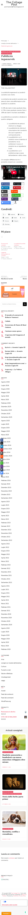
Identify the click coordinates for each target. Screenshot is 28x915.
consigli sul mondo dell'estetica (11, 51)
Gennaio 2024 (5, 484)
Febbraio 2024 (6, 480)
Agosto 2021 (5, 586)
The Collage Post (14, 3)
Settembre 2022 (6, 540)
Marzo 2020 (5, 646)
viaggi (3, 681)
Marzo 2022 (5, 561)
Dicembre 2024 (6, 445)
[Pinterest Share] (1, 449)
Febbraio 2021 (6, 607)
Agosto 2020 (5, 628)
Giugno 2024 (5, 466)
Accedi (3, 691)
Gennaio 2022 (5, 568)
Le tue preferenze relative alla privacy (16, 901)
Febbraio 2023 (6, 523)
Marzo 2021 (5, 604)
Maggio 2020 (5, 639)
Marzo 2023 (5, 519)
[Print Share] (1, 453)
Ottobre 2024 (5, 452)
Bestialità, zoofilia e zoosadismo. (11, 832)
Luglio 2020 (5, 632)
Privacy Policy (22, 896)
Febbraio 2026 (6, 403)
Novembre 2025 (6, 410)
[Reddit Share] (1, 456)
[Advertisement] (14, 25)
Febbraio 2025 (6, 438)
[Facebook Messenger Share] (1, 472)
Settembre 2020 (6, 625)
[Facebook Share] (1, 440)
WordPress (16, 896)
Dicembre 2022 (6, 530)
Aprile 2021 (5, 600)
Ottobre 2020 (5, 621)
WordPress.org (6, 701)
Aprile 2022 (5, 558)
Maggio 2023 (5, 512)
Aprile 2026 (5, 396)
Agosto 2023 (5, 501)
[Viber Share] (1, 466)
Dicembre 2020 (6, 614)
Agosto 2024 (5, 459)
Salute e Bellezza (6, 53)
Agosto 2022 (5, 544)
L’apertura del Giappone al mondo (15, 336)
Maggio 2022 (5, 554)
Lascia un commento (7, 65)
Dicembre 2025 (6, 407)
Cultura (3, 666)
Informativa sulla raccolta (9, 905)
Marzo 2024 (5, 477)
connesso (12, 858)
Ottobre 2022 (5, 537)
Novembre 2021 (6, 575)
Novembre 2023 (6, 491)
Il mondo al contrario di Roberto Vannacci (14, 316)
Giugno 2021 (5, 593)
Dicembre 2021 (6, 572)
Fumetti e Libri (6, 670)
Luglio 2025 (5, 424)
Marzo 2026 (5, 399)
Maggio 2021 (5, 596)
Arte (2, 659)
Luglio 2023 (5, 505)
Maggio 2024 (5, 470)
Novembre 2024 (6, 449)
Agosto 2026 (5, 382)
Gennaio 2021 (5, 611)
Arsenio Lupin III (18, 347)
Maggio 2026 (5, 392)
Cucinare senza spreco (13, 331)
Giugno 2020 (5, 635)
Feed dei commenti (7, 698)
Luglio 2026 (5, 385)
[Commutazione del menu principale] (2, 4)
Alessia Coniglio (6, 63)
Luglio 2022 (5, 547)
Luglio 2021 (5, 589)
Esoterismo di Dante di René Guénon (15, 326)
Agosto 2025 (5, 421)
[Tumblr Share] (1, 469)
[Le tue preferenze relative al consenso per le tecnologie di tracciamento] (25, 912)
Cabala (7, 321)
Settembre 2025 (6, 417)
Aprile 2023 (5, 516)
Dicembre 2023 (6, 487)
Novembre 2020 (6, 618)
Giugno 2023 (5, 509)
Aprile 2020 (5, 642)
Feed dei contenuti (7, 694)
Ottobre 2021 (5, 579)
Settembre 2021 (6, 582)
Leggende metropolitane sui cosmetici (5, 254)
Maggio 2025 (5, 431)
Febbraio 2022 (6, 565)
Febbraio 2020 (6, 649)
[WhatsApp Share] (1, 463)
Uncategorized (5, 677)
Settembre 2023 (6, 498)
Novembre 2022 (6, 533)
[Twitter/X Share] (1, 443)
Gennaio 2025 (5, 442)
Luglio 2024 (5, 463)
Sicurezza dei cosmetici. (4, 244)
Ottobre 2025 (5, 414)
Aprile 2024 (5, 473)
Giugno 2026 (5, 389)
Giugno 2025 (5, 428)
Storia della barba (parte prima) (12, 797)
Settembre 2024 (6, 456)
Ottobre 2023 (5, 494)
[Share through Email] (1, 459)
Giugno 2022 (5, 551)
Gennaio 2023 (5, 526)
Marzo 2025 (5, 435)
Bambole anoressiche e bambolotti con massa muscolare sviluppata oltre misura (13, 759)
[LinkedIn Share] (1, 446)
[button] (2, 476)
